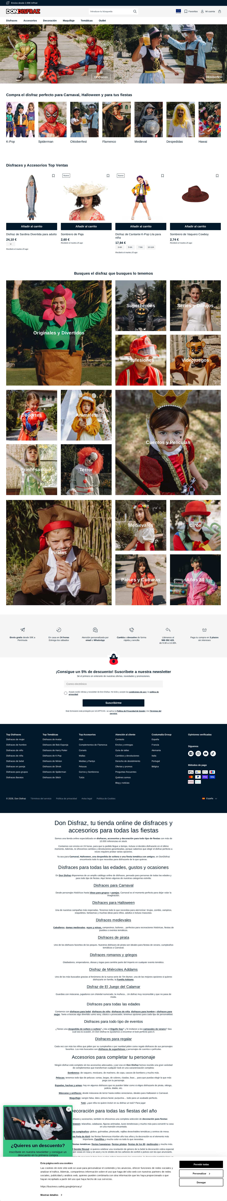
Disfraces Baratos (14, 777)
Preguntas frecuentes (125, 772)
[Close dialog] (68, 1109)
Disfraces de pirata (113, 937)
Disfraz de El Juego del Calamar (113, 987)
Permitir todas (201, 1164)
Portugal (156, 761)
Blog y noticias (122, 783)
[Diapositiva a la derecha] (217, 119)
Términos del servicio (41, 798)
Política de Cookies (106, 798)
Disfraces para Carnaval (114, 885)
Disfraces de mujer (15, 739)
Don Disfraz (20, 798)
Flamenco (109, 141)
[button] (219, 11)
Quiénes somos (123, 777)
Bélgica (155, 766)
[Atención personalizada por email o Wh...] (95, 637)
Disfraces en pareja (15, 766)
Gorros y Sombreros (89, 772)
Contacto (119, 739)
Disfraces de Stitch (52, 777)
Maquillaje (69, 20)
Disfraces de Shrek (52, 766)
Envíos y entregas (124, 745)
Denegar (201, 1182)
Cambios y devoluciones (127, 755)
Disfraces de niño (14, 750)
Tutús (81, 777)
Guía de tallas (122, 750)
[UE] (178, 11)
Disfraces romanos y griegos (113, 955)
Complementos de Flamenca (93, 745)
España (155, 739)
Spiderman (45, 141)
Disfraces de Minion (52, 761)
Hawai (203, 141)
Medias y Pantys (87, 761)
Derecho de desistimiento (127, 761)
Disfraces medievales (113, 920)
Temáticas (87, 20)
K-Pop (10, 141)
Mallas (82, 755)
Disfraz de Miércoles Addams (113, 969)
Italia (154, 755)
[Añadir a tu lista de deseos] (53, 175)
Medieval (141, 141)
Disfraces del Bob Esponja (55, 745)
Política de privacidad (66, 798)
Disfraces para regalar (113, 1039)
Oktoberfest (78, 141)
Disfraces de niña (14, 755)
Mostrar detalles (49, 1195)
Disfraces (11, 20)
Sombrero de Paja (72, 234)
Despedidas (174, 141)
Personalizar (199, 1173)
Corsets (82, 750)
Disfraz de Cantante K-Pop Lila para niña (138, 236)
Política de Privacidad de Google (131, 711)
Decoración (50, 20)
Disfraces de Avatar (52, 739)
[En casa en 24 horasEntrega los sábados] (59, 637)
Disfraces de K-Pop (52, 755)
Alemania (156, 750)
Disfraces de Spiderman (54, 772)
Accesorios (30, 20)
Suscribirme (113, 702)
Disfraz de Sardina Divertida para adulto (31, 234)
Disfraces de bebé (15, 761)
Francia (155, 745)
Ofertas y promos (123, 766)
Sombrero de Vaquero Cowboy (189, 234)
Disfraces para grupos (17, 772)
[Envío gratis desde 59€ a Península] (22, 637)
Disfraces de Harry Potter (55, 750)
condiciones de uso (137, 692)
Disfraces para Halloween (113, 902)
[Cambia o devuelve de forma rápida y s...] (131, 637)
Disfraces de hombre (16, 745)
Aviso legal (87, 798)
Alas (81, 739)
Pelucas (83, 766)
